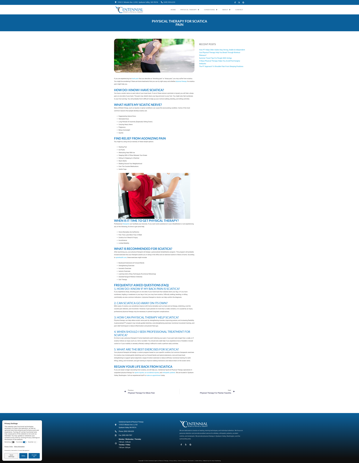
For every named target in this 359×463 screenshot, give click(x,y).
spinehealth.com (121, 257)
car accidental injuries (152, 372)
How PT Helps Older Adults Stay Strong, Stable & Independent (222, 50)
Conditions (209, 10)
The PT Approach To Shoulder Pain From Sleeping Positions (221, 66)
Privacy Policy (173, 460)
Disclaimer (191, 460)
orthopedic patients (168, 372)
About (225, 10)
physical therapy (181, 81)
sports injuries (139, 372)
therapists (126, 224)
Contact (239, 10)
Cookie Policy (198, 460)
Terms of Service (182, 460)
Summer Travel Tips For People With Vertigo (215, 58)
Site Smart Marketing (215, 460)
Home (173, 10)
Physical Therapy (189, 10)
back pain (135, 78)
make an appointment (153, 375)
